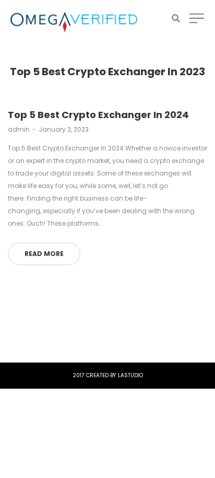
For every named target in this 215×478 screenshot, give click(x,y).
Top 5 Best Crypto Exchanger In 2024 (98, 114)
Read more (44, 253)
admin (19, 129)
